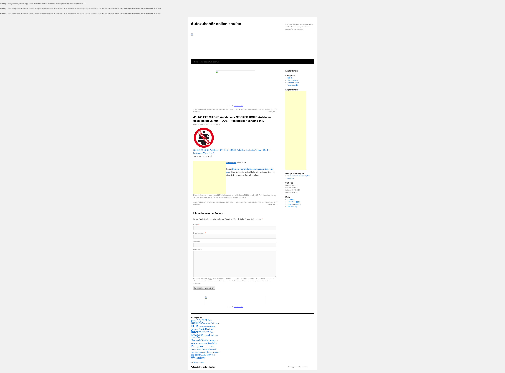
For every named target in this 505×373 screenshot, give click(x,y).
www (202, 197)
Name (195, 224)
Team (197, 354)
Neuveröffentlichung (202, 340)
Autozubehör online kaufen (216, 23)
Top (208, 354)
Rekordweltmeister (196, 349)
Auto (209, 320)
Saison (194, 351)
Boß (209, 323)
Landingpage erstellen (197, 362)
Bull (212, 323)
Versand (196, 197)
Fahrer (201, 327)
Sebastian (216, 352)
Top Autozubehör (292, 85)
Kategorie (197, 335)
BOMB (246, 195)
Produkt (212, 343)
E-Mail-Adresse (198, 233)
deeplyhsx (290, 178)
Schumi (209, 352)
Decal (251, 195)
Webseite (196, 241)
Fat (260, 195)
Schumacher (202, 352)
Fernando (206, 326)
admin (218, 124)
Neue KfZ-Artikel (219, 195)
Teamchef (203, 355)
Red (212, 346)
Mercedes (194, 337)
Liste (212, 335)
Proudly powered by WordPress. (298, 367)
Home (196, 61)
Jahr (212, 332)
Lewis (206, 335)
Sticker (273, 195)
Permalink (242, 197)
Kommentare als (294, 204)
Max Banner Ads (238, 106)
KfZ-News (290, 78)
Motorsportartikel (292, 80)
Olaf (216, 341)
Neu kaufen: (231, 162)
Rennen (205, 349)
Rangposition (200, 346)
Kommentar (197, 249)
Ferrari (213, 326)
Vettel (212, 354)
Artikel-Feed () (293, 202)
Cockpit (217, 323)
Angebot (201, 320)
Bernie (205, 323)
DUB (256, 195)
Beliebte (240, 195)
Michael (200, 338)
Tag (192, 354)
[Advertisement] (209, 177)
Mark (216, 335)
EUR (194, 325)
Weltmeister (198, 357)
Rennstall (212, 349)
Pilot (193, 343)
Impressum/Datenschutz (210, 61)
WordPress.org (292, 206)
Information (266, 195)
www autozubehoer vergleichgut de (298, 176)
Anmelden (290, 199)
